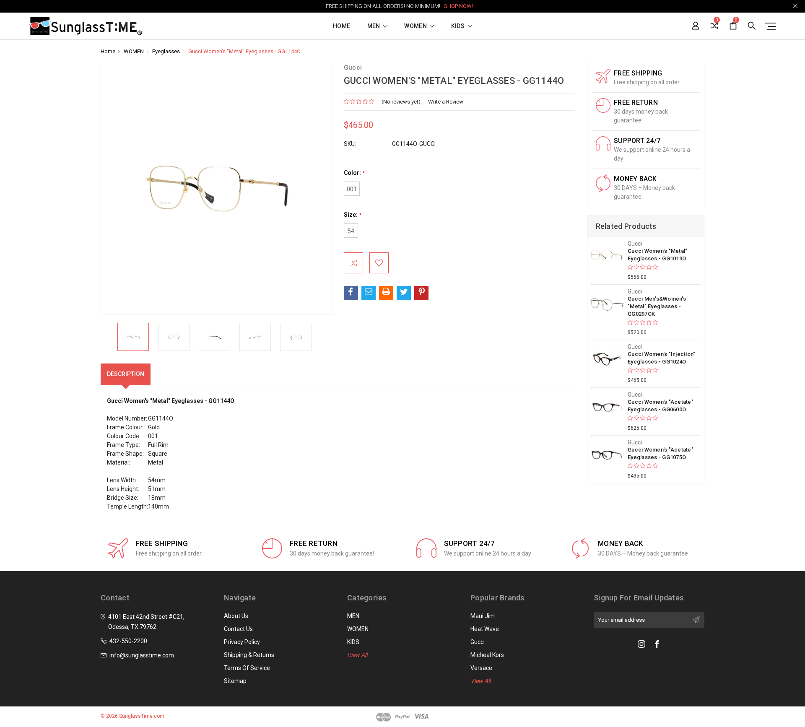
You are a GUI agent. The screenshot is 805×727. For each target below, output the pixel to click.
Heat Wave (484, 629)
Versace (481, 668)
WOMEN (416, 26)
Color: (354, 173)
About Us (236, 616)
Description (125, 374)
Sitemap (235, 681)
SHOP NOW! (458, 6)
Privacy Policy (242, 642)
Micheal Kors (487, 655)
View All (357, 655)
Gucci (477, 642)
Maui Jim (482, 616)
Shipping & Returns (249, 655)
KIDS (458, 26)
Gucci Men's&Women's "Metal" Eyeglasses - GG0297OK (657, 306)
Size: (352, 214)
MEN (374, 26)
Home (341, 26)
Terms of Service (247, 668)
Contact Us (238, 629)
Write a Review (445, 102)
